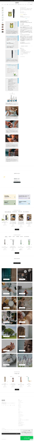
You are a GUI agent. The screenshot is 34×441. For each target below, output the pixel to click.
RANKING (15, 211)
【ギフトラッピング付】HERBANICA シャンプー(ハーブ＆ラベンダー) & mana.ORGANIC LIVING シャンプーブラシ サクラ (29, 223)
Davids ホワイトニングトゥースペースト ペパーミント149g (21, 247)
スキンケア (16, 4)
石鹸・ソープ (19, 405)
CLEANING (26, 236)
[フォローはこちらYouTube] (10, 405)
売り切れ (26, 18)
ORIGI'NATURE (22, 49)
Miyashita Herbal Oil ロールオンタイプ (5, 222)
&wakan (29, 383)
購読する (17, 433)
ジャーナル (5, 4)
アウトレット (19, 411)
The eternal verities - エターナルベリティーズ (26, 51)
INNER (17, 236)
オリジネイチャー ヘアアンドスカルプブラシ (25, 34)
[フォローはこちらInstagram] (5, 405)
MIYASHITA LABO (5, 221)
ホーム (2, 4)
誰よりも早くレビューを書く (17, 182)
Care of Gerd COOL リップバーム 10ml (5, 384)
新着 (7, 4)
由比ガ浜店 (31, 4)
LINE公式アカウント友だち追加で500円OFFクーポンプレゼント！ (17, 0)
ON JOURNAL (26, 211)
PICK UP (20, 211)
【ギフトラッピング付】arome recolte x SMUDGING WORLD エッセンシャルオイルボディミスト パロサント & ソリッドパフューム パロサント (21, 223)
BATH (21, 236)
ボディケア (12, 4)
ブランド (28, 4)
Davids (21, 383)
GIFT (14, 236)
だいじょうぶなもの (13, 383)
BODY (10, 236)
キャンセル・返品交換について (21, 424)
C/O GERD (5, 383)
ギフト (25, 4)
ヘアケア (10, 4)
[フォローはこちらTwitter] (3, 405)
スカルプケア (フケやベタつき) (24, 53)
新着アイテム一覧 (20, 400)
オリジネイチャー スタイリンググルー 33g (24, 25)
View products (6, 279)
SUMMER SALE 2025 (23, 50)
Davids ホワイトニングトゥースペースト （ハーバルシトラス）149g (21, 384)
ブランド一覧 (19, 401)
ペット (19, 408)
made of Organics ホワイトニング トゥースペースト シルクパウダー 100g (13, 248)
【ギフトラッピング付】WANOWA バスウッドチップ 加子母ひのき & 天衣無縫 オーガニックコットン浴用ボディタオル (13, 223)
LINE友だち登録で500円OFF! (27, 438)
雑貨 (18, 4)
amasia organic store (13, 221)
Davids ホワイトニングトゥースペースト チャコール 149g (5, 247)
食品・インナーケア (22, 4)
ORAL (6, 236)
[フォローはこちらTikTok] (12, 405)
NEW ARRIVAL (8, 211)
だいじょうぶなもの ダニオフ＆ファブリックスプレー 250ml (13, 384)
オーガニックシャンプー (20, 402)
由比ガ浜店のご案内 (20, 425)
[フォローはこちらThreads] (7, 405)
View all (17, 229)
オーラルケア (19, 407)
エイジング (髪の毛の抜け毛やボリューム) (25, 52)
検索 (18, 399)
